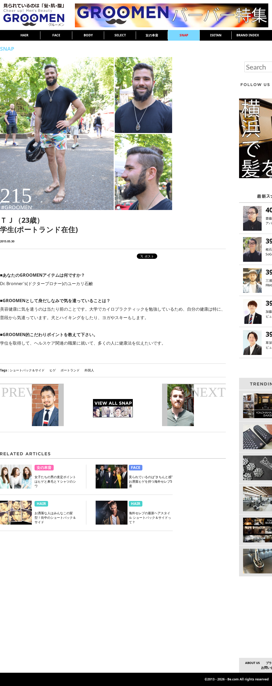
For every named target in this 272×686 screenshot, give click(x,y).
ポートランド (70, 370)
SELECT (120, 35)
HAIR (24, 35)
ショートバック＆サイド (27, 370)
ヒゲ (52, 370)
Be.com (233, 679)
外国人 (89, 370)
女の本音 (152, 35)
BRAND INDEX (247, 35)
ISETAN (216, 35)
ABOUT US (252, 663)
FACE (56, 35)
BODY (88, 35)
